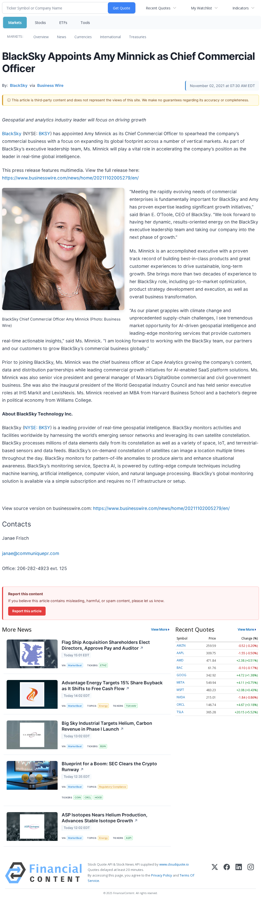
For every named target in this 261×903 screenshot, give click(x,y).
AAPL (180, 653)
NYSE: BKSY (37, 427)
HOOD (98, 797)
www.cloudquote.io (174, 864)
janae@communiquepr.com (30, 553)
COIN (78, 797)
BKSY (44, 133)
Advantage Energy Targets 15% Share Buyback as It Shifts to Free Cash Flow (112, 685)
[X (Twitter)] (215, 873)
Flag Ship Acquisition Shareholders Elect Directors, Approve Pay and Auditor (106, 645)
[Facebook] (226, 873)
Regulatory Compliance (112, 786)
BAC (180, 667)
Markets (15, 22)
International (110, 36)
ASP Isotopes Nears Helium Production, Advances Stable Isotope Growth (104, 817)
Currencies (83, 36)
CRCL (88, 797)
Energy (103, 705)
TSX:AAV (131, 705)
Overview (41, 36)
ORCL (181, 704)
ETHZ (103, 665)
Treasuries (137, 36)
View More (159, 629)
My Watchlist (201, 8)
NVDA (181, 697)
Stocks (40, 22)
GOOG (181, 675)
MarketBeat (75, 665)
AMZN (181, 645)
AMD (180, 660)
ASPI (129, 838)
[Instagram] (250, 873)
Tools (85, 22)
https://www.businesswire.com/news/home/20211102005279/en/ (70, 177)
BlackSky (11, 133)
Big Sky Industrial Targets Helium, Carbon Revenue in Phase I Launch (107, 726)
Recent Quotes (158, 8)
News (61, 36)
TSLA (180, 712)
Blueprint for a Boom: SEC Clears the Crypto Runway (109, 766)
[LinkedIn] (238, 873)
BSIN (103, 746)
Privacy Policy (161, 875)
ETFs (63, 22)
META (181, 682)
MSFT (180, 690)
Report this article (27, 611)
